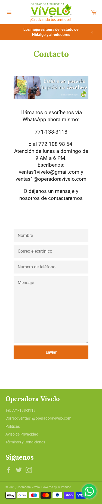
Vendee (66, 487)
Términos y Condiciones (25, 442)
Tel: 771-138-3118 (20, 410)
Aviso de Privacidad (21, 434)
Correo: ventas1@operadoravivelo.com (38, 418)
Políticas (12, 426)
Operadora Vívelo (28, 487)
